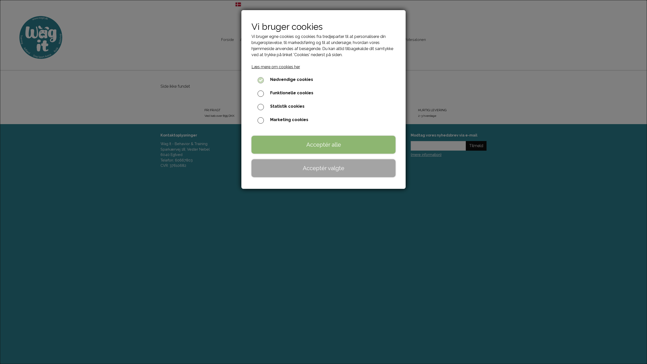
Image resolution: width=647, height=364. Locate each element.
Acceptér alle (323, 144)
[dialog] (323, 182)
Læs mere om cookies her (275, 66)
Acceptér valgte (323, 168)
